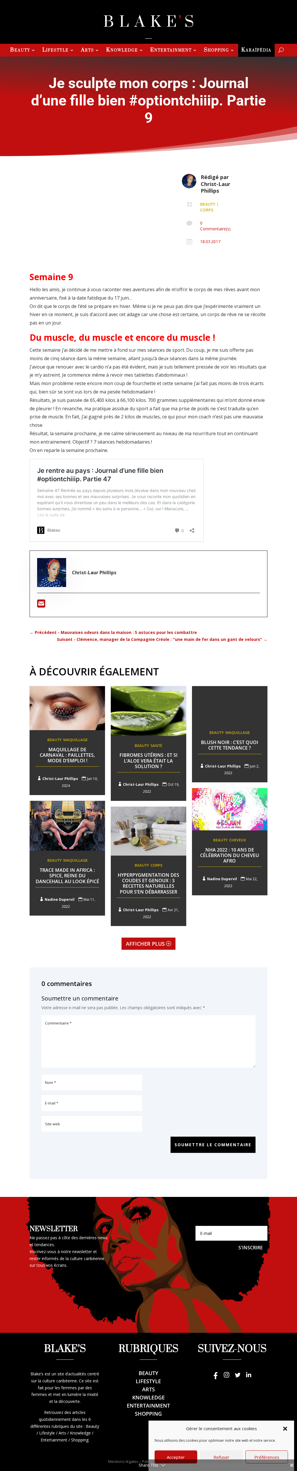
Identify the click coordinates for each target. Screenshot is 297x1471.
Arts (87, 50)
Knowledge (122, 50)
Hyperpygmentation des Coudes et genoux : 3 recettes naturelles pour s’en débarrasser (148, 883)
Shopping (216, 50)
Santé (156, 745)
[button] (285, 1429)
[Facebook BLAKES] (215, 1377)
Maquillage (75, 739)
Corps (206, 210)
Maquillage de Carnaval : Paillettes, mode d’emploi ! (67, 755)
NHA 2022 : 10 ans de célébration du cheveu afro (229, 855)
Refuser (221, 1457)
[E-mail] (41, 605)
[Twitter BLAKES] (237, 1377)
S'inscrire (250, 1247)
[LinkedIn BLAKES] (248, 1377)
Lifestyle (55, 50)
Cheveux (237, 840)
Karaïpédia (256, 50)
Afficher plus (145, 943)
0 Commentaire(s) (215, 226)
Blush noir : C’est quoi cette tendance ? (229, 745)
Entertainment (171, 50)
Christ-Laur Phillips (215, 187)
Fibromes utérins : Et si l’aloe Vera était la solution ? (148, 760)
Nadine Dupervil (222, 878)
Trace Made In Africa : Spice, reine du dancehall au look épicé (67, 875)
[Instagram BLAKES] (226, 1377)
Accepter (176, 1457)
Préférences (266, 1457)
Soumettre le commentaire (213, 1144)
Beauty (20, 50)
